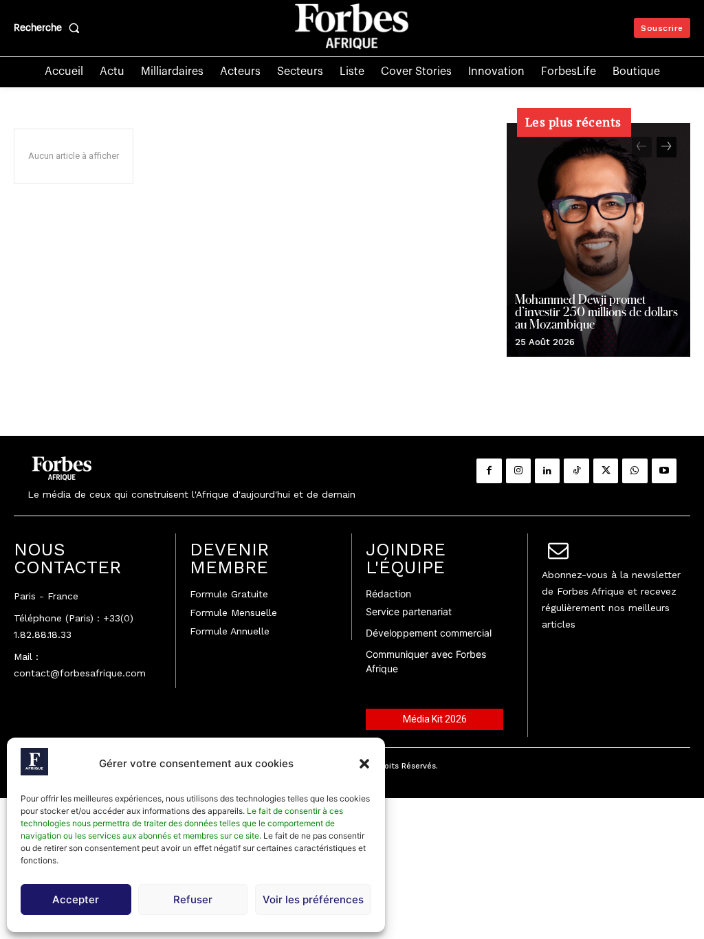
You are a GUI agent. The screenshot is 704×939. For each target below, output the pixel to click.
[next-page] (666, 147)
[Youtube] (664, 471)
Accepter (75, 899)
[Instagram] (518, 471)
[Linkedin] (547, 471)
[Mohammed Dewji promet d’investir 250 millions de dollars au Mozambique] (598, 240)
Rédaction (388, 593)
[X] (605, 471)
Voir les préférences (313, 899)
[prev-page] (642, 147)
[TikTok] (576, 471)
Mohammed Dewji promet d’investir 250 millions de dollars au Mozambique (596, 311)
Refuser (192, 899)
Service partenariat (409, 611)
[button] (364, 764)
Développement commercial (429, 633)
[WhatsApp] (634, 471)
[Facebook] (488, 471)
